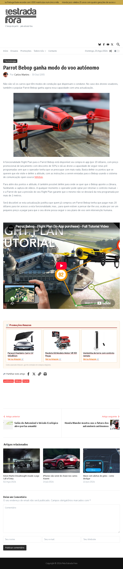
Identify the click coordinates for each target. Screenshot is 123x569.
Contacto (52, 51)
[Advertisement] (61, 34)
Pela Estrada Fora (20, 15)
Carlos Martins (21, 74)
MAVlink (39, 177)
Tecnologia (10, 61)
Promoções (25, 51)
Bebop (18, 381)
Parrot (26, 381)
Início (5, 51)
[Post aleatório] (110, 51)
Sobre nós (39, 51)
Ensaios (14, 51)
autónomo (8, 381)
